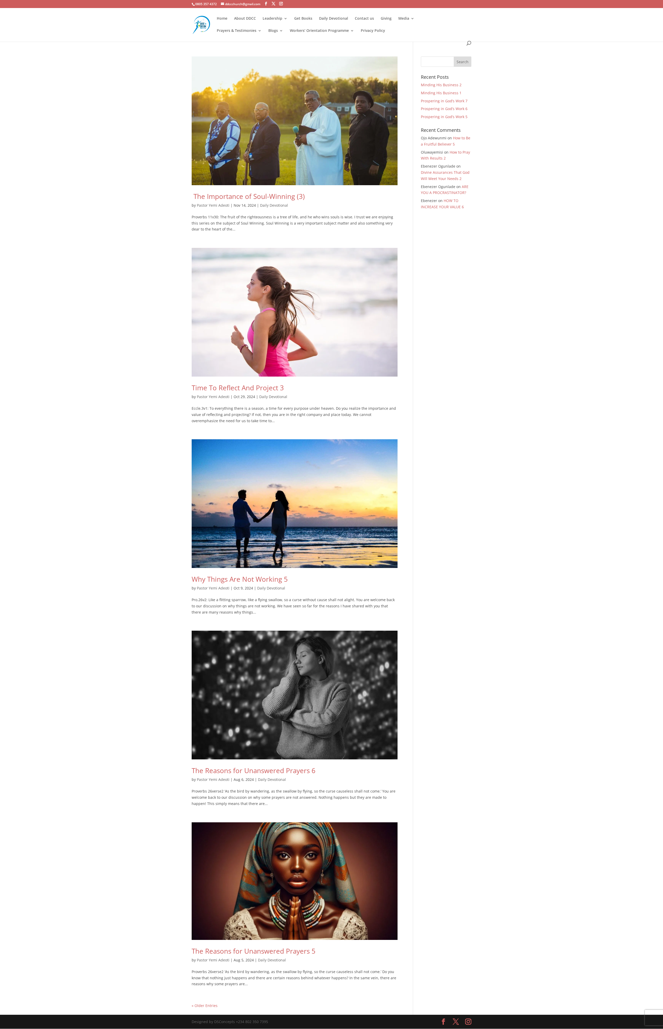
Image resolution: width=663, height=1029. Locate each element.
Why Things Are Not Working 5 (240, 579)
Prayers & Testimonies (236, 31)
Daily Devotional (333, 19)
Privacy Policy (373, 31)
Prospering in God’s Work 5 (444, 116)
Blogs (273, 31)
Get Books (303, 19)
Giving (386, 19)
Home (222, 19)
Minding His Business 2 (441, 84)
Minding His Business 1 (441, 92)
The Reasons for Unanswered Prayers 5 (253, 951)
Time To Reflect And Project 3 (238, 387)
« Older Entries (205, 1005)
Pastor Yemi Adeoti (213, 205)
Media (403, 19)
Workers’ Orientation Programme (319, 31)
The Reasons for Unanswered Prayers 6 (253, 770)
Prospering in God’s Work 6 (444, 108)
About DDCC (245, 19)
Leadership (272, 19)
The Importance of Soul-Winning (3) (248, 196)
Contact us (364, 19)
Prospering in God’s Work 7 (444, 100)
